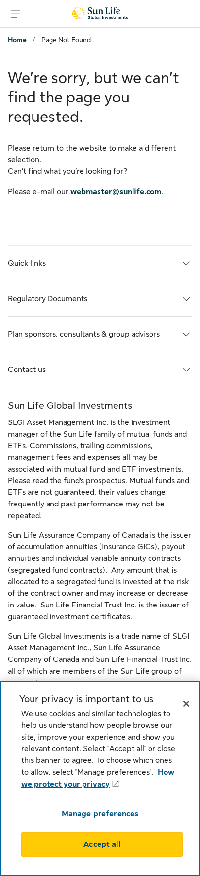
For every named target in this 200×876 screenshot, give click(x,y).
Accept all (101, 844)
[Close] (186, 703)
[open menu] (15, 13)
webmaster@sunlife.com (115, 191)
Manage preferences (100, 813)
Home (17, 40)
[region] (100, 778)
